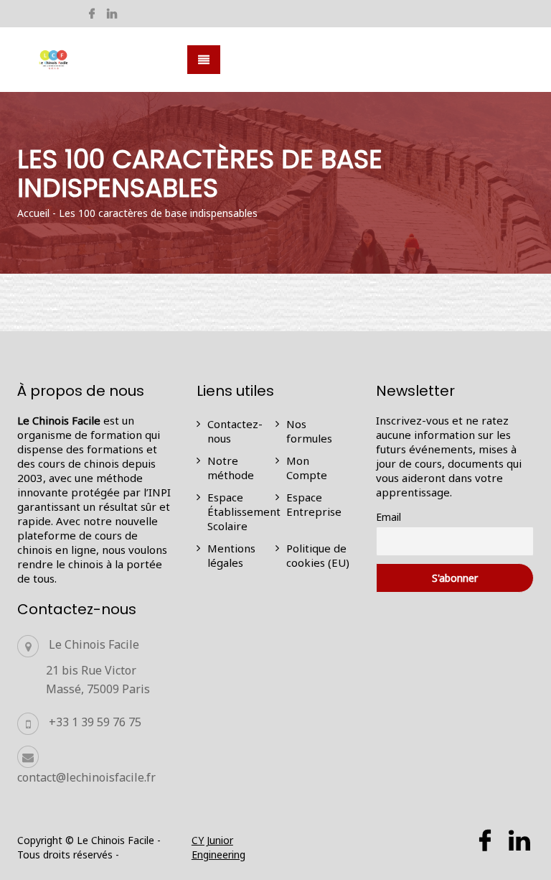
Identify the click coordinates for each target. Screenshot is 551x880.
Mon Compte (306, 467)
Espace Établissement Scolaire (244, 511)
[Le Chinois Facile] (54, 60)
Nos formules (309, 431)
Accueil (33, 213)
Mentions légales (231, 555)
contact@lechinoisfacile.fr (86, 777)
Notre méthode (230, 467)
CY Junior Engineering (218, 847)
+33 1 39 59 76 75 (95, 722)
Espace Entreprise (314, 504)
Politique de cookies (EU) (317, 555)
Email (388, 517)
